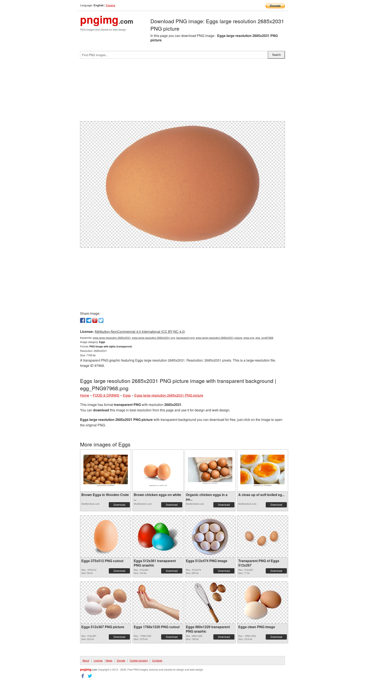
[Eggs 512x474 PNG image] (210, 536)
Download (119, 504)
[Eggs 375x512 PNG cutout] (105, 537)
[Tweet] (101, 320)
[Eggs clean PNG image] (262, 602)
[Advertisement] (182, 91)
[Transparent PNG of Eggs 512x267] (262, 537)
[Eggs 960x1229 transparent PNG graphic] (210, 603)
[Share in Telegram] (88, 320)
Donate (121, 660)
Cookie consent (139, 660)
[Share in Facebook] (82, 320)
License (98, 660)
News (109, 660)
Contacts (157, 660)
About (85, 660)
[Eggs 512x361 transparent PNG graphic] (158, 537)
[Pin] (94, 320)
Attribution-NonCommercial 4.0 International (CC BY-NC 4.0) (140, 331)
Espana (110, 5)
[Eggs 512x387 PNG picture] (105, 603)
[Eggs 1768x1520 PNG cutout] (158, 603)
